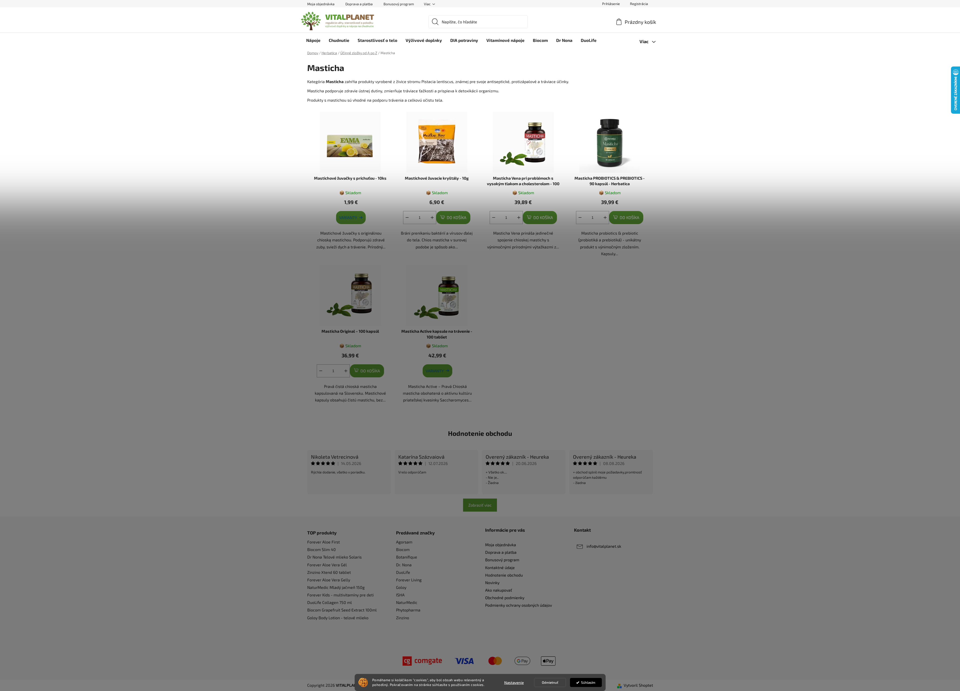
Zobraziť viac (480, 505)
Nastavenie (514, 682)
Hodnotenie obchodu (480, 433)
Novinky (492, 582)
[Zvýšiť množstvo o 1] (432, 217)
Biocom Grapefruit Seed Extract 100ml (342, 609)
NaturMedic (406, 602)
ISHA (400, 594)
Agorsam (404, 541)
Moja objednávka (321, 4)
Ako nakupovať (498, 590)
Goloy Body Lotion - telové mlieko (337, 617)
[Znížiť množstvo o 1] (407, 217)
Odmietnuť (550, 682)
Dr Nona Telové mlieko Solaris (334, 557)
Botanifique (406, 557)
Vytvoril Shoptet (638, 685)
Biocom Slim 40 (321, 549)
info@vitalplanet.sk (604, 546)
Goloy (401, 587)
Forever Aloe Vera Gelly (328, 579)
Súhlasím (588, 682)
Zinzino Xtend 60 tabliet (329, 572)
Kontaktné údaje (500, 567)
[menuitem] (313, 40)
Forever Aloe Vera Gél (327, 564)
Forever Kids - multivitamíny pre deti (340, 594)
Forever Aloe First (323, 541)
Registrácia (639, 4)
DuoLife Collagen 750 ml (329, 602)
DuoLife (403, 572)
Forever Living (409, 579)
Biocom (403, 549)
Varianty (348, 217)
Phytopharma (408, 609)
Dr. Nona (404, 564)
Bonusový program (398, 4)
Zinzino (402, 617)
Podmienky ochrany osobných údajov (518, 605)
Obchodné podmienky (504, 597)
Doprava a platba (359, 4)
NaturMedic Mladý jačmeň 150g (336, 587)
